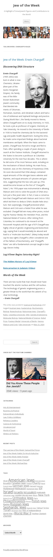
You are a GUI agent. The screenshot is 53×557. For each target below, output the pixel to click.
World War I (8, 513)
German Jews (21, 486)
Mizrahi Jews (27, 495)
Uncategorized (9, 427)
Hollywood (8, 488)
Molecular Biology (10, 318)
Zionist (7, 516)
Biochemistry (37, 308)
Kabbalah (41, 492)
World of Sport (9, 430)
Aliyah (5, 481)
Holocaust (20, 488)
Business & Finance (11, 410)
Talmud (40, 508)
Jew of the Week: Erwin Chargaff (23, 59)
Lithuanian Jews (8, 495)
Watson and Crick (10, 324)
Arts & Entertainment (11, 407)
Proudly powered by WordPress (15, 550)
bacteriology (26, 308)
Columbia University (17, 314)
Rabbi (6, 504)
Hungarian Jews (32, 489)
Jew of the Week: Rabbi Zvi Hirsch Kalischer (21, 453)
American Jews (21, 480)
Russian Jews (19, 504)
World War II (22, 513)
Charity (36, 483)
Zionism (42, 513)
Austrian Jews (15, 308)
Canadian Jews (19, 483)
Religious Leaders (10, 420)
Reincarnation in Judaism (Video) (19, 268)
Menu (26, 21)
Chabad (29, 483)
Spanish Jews (31, 508)
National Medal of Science (29, 318)
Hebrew (40, 486)
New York (43, 495)
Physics (28, 501)
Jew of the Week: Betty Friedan (15, 456)
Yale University (24, 324)
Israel (8, 491)
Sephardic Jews (14, 507)
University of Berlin (29, 321)
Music (35, 495)
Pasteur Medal (14, 321)
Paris (36, 498)
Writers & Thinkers (10, 433)
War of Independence (31, 510)
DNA (27, 314)
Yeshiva (35, 513)
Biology (6, 311)
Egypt (43, 483)
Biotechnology (16, 311)
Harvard (33, 486)
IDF (41, 488)
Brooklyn (7, 483)
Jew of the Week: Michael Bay (15, 463)
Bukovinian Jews (29, 311)
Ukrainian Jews (16, 510)
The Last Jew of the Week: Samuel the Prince (21, 450)
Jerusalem (30, 492)
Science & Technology (33, 305)
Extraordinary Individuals (13, 414)
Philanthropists (14, 501)
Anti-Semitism (40, 481)
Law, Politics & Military (12, 417)
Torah (7, 510)
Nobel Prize (7, 498)
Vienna (40, 321)
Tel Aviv (46, 508)
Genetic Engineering (38, 314)
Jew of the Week (26, 5)
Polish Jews (39, 501)
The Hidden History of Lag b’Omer (20, 261)
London (18, 495)
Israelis (18, 492)
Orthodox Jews (23, 498)
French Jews (7, 486)
